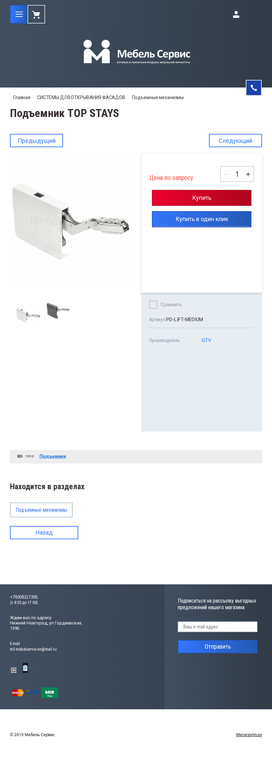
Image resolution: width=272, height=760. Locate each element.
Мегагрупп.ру (249, 734)
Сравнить (171, 305)
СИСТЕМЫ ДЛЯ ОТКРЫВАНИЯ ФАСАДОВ (81, 97)
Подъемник (52, 456)
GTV (206, 340)
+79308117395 (24, 597)
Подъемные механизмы (158, 97)
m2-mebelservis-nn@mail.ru (33, 649)
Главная (22, 97)
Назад (44, 532)
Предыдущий (37, 140)
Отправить (218, 646)
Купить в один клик (201, 218)
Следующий (235, 140)
